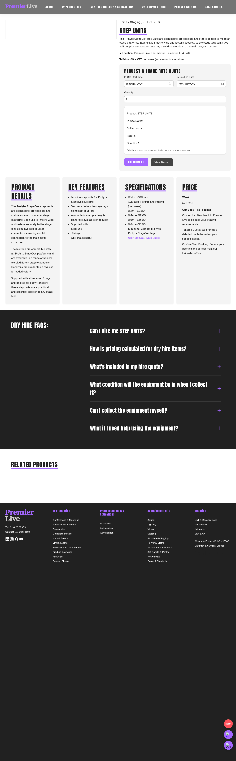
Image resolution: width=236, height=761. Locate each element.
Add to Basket (136, 162)
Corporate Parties (62, 533)
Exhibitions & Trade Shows (67, 547)
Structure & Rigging (158, 538)
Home (123, 22)
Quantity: (129, 92)
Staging (135, 22)
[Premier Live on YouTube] (21, 540)
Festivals (58, 556)
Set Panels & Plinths (159, 551)
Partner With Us (185, 7)
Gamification (107, 532)
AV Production (71, 7)
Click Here (24, 531)
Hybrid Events (60, 538)
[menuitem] (51, 7)
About (49, 7)
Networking (154, 556)
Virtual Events (60, 542)
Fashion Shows (61, 561)
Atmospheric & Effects (160, 547)
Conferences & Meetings (66, 519)
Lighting (152, 524)
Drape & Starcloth (157, 561)
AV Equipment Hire (154, 7)
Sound (151, 519)
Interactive (105, 523)
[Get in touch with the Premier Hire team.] (228, 734)
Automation (106, 528)
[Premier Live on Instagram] (12, 540)
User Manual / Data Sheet (144, 238)
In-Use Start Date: (133, 77)
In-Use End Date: (186, 77)
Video (151, 529)
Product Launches (62, 551)
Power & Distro (156, 542)
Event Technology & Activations (111, 7)
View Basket (161, 162)
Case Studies (214, 7)
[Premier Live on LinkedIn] (7, 540)
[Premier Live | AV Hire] (21, 7)
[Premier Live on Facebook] (17, 540)
